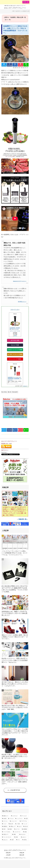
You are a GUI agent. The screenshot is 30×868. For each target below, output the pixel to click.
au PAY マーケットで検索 (15, 354)
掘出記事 (22, 855)
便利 (10, 392)
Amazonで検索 (15, 345)
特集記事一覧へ (23, 519)
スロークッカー (15, 309)
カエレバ (25, 386)
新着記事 (8, 852)
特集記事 (22, 852)
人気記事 (8, 855)
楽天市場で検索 (15, 340)
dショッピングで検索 (15, 359)
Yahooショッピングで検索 (15, 349)
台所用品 (5, 392)
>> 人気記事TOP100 (14, 790)
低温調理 (16, 392)
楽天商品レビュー (22, 301)
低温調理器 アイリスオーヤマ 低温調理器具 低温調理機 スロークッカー (14, 379)
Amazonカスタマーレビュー (19, 281)
